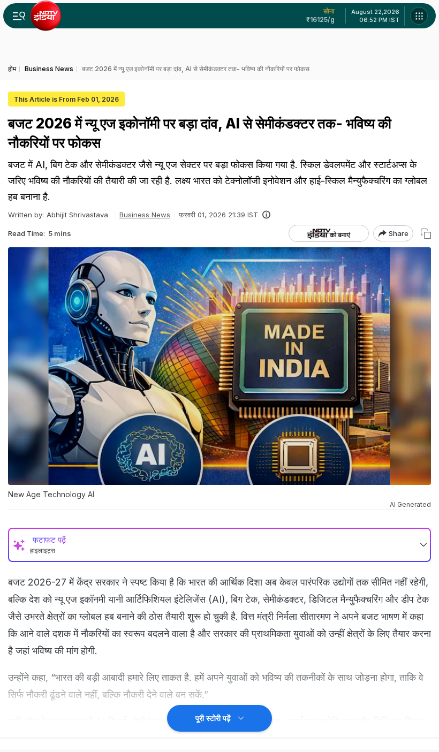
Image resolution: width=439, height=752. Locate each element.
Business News (144, 214)
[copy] (426, 234)
